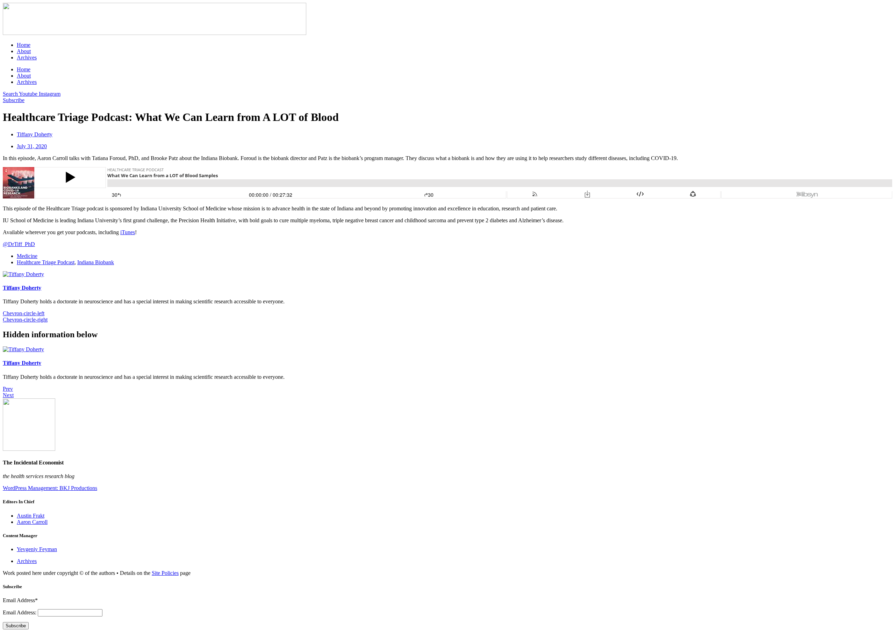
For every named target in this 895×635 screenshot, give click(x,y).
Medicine (27, 256)
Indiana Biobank (95, 262)
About (24, 51)
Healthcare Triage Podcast (45, 262)
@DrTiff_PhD (19, 244)
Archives (27, 57)
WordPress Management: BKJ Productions (50, 488)
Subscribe (16, 625)
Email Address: (20, 612)
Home (23, 45)
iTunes (127, 232)
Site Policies (165, 573)
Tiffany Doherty (22, 288)
